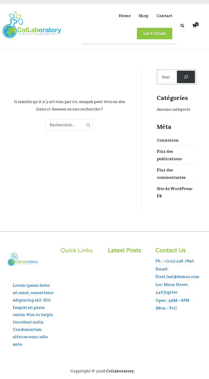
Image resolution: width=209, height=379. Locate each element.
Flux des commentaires (171, 173)
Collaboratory (120, 371)
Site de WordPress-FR (175, 192)
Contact (164, 15)
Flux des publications (169, 155)
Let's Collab (154, 33)
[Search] (186, 77)
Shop (143, 15)
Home (124, 15)
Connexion (168, 140)
